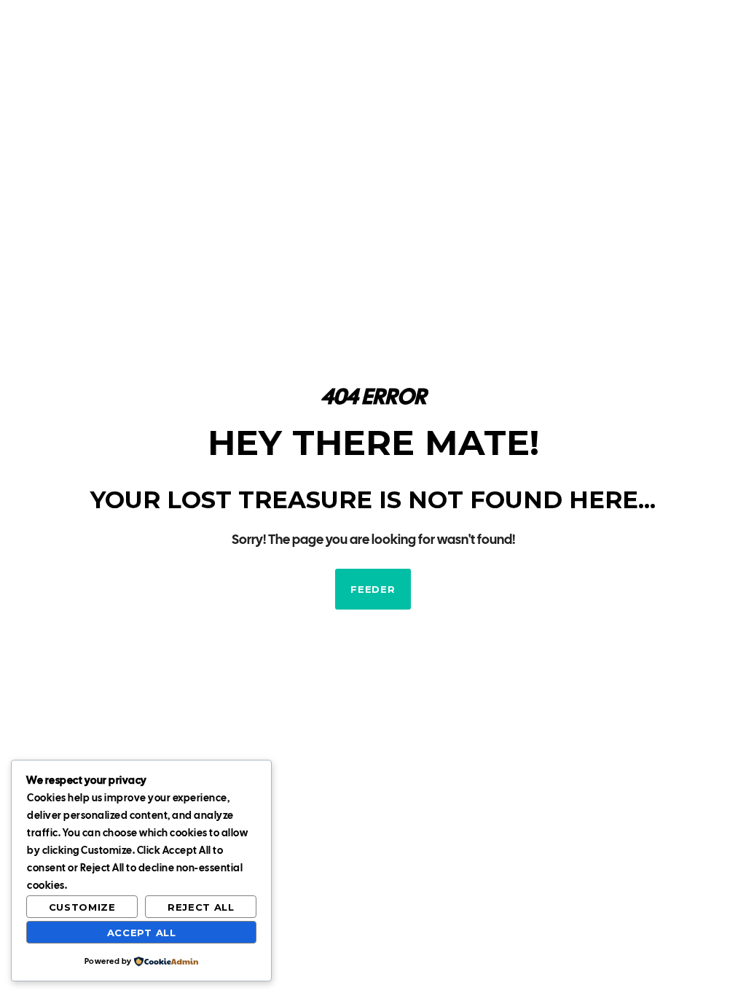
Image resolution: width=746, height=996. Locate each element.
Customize (82, 907)
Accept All (141, 932)
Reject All (201, 907)
